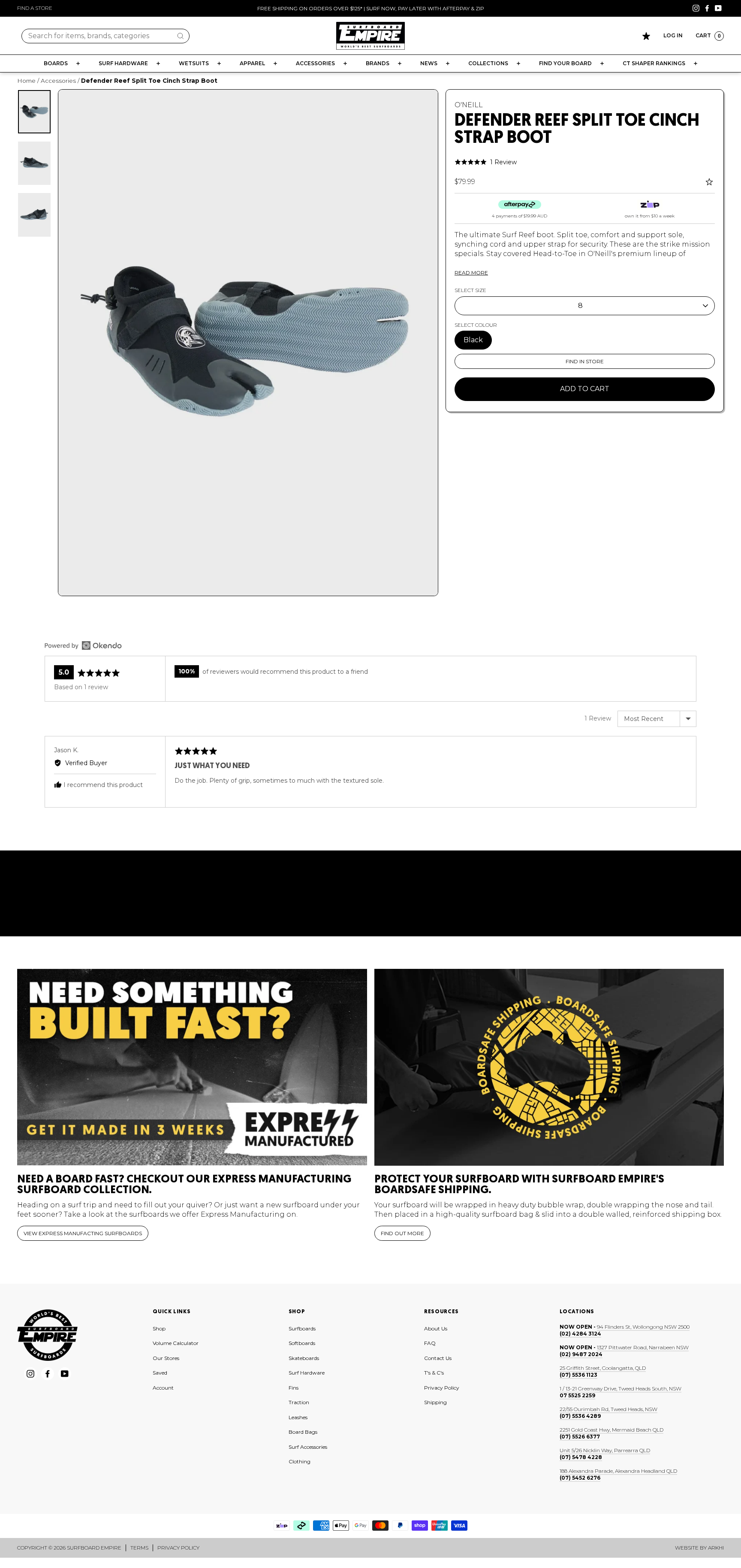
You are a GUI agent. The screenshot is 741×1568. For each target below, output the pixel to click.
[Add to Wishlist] (710, 181)
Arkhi (716, 1547)
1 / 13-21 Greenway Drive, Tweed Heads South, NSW (620, 1388)
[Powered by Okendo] (83, 645)
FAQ (430, 1343)
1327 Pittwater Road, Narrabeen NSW (643, 1347)
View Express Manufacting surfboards (83, 1233)
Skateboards (304, 1358)
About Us (435, 1328)
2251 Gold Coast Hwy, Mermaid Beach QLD (611, 1429)
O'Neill (469, 105)
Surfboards (302, 1328)
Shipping (435, 1402)
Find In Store (585, 361)
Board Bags (303, 1432)
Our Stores (166, 1358)
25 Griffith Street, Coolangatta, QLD (603, 1368)
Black (473, 340)
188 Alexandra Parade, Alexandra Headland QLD (618, 1471)
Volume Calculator (176, 1343)
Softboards (302, 1343)
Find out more (402, 1233)
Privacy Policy (441, 1387)
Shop (159, 1328)
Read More (471, 272)
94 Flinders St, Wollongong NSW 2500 (643, 1327)
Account (163, 1387)
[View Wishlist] (646, 36)
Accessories (58, 80)
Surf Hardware (307, 1372)
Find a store (34, 8)
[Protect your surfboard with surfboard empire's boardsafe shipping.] (549, 1067)
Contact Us (438, 1358)
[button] (486, 162)
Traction (299, 1402)
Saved (160, 1372)
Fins (293, 1387)
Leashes (298, 1417)
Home (26, 80)
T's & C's (434, 1372)
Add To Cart (584, 389)
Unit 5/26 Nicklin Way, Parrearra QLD (605, 1450)
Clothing (299, 1461)
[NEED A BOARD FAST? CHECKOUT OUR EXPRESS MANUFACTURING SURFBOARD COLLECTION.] (192, 1067)
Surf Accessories (308, 1447)
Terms (139, 1547)
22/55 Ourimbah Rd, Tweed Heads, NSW (608, 1409)
